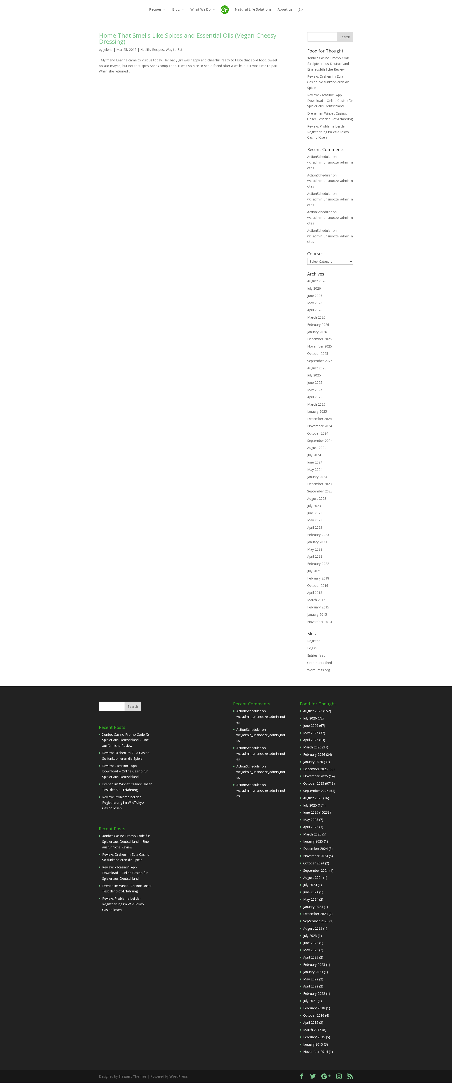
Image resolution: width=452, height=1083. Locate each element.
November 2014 (319, 621)
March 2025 (316, 404)
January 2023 (317, 542)
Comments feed (319, 662)
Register (313, 641)
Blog (176, 10)
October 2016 (317, 585)
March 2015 (316, 600)
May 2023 (314, 520)
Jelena (108, 49)
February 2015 (318, 607)
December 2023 (319, 484)
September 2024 (319, 440)
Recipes (155, 10)
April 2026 (314, 310)
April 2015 (314, 592)
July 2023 (314, 506)
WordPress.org (318, 670)
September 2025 (319, 361)
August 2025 (316, 368)
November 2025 (319, 346)
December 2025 (319, 339)
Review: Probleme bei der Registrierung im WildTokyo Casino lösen (328, 132)
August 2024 (316, 447)
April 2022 (314, 556)
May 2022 (314, 549)
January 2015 (317, 614)
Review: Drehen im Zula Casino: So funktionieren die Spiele (328, 82)
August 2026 (316, 281)
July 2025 (314, 375)
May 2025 (314, 390)
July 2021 (314, 571)
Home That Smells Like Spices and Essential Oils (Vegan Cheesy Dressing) (187, 38)
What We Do (200, 10)
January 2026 (317, 332)
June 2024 (314, 462)
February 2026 (318, 324)
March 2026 (316, 317)
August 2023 (316, 498)
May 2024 (314, 469)
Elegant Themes (133, 1076)
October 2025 (317, 353)
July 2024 (314, 455)
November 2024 (319, 426)
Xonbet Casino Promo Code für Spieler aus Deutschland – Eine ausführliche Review (329, 64)
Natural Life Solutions (253, 10)
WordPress (179, 1076)
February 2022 (318, 563)
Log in (312, 648)
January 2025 (317, 411)
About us (285, 10)
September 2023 (319, 491)
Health (145, 49)
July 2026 (314, 288)
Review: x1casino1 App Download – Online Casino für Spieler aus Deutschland (330, 100)
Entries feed (316, 655)
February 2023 (318, 534)
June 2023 (314, 513)
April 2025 (314, 397)
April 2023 (314, 527)
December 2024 (319, 418)
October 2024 (317, 433)
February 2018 (318, 578)
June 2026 (314, 295)
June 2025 (314, 382)
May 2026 (314, 303)
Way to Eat (174, 49)
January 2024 (317, 477)
